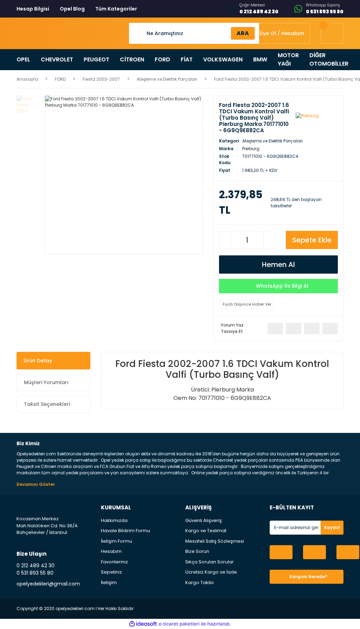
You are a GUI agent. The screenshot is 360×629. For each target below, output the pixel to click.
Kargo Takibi (199, 582)
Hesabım (111, 551)
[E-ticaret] (179, 624)
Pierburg (250, 149)
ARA (243, 33)
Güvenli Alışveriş (203, 520)
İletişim (109, 582)
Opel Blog (72, 8)
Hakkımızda (114, 520)
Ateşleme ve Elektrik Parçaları (272, 141)
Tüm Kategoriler (116, 8)
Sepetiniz (111, 572)
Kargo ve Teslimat (205, 530)
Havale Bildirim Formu (125, 530)
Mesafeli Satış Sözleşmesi (214, 541)
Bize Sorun (197, 551)
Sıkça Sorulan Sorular (209, 561)
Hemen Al (278, 264)
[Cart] (332, 33)
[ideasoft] (143, 624)
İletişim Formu (116, 541)
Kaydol (332, 527)
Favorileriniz (114, 561)
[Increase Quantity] (269, 240)
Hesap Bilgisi (33, 8)
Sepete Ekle (312, 240)
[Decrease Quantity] (225, 240)
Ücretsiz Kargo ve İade (211, 572)
